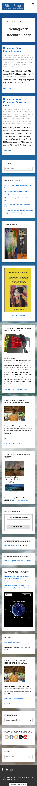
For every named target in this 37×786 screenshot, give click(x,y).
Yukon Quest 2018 (21, 60)
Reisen (5, 60)
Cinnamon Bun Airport (10, 119)
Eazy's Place (8, 438)
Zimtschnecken (8, 67)
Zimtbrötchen (26, 123)
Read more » (8, 88)
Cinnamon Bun (23, 116)
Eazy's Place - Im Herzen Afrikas (14, 698)
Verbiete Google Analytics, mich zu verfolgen (17, 560)
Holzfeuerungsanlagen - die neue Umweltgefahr (18, 588)
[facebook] (3, 770)
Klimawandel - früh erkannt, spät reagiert (16, 576)
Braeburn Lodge (26, 62)
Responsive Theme (9, 779)
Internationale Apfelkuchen (12, 642)
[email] (11, 770)
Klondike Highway (25, 119)
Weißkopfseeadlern (10, 121)
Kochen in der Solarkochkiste (13, 578)
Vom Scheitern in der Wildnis (20, 500)
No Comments (21, 114)
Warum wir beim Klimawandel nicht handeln (17, 585)
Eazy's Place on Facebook (12, 443)
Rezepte (11, 60)
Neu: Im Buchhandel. (18, 315)
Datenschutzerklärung (10, 545)
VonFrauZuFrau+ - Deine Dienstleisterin (16, 389)
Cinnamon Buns (8, 64)
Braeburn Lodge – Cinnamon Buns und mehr (15, 102)
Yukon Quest (7, 114)
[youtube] (7, 770)
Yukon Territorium (21, 64)
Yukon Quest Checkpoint (11, 123)
